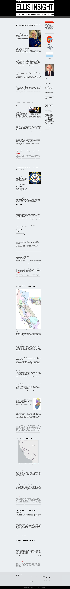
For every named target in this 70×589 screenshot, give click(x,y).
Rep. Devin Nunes (20, 428)
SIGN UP (37, 16)
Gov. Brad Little (20, 157)
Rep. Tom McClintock (31, 431)
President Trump (49, 123)
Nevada (47, 117)
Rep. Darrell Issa (36, 501)
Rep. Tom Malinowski (25, 431)
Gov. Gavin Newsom (29, 157)
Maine (51, 113)
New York (50, 119)
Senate (33, 155)
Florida (47, 107)
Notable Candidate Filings (25, 103)
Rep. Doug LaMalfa (27, 502)
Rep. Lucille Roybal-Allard (24, 430)
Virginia (48, 127)
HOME (17, 16)
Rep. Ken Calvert (18, 430)
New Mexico (46, 119)
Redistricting (26, 274)
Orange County (20, 501)
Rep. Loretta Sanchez (32, 534)
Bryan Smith (38, 155)
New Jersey (35, 426)
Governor (26, 155)
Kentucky (46, 113)
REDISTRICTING (31, 16)
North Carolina (48, 120)
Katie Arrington (26, 275)
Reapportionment (36, 498)
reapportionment (24, 501)
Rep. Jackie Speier (30, 564)
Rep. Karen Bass (33, 429)
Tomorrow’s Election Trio (48, 91)
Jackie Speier (17, 534)
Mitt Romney (47, 116)
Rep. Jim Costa (31, 428)
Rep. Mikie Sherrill (20, 431)
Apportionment (22, 498)
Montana (51, 116)
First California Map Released (26, 438)
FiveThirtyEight (32, 426)
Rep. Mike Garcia (35, 430)
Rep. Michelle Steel (30, 430)
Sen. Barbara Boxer (22, 565)
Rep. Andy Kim (35, 427)
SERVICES (41, 16)
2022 (19, 155)
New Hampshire (48, 118)
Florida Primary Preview (48, 99)
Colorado (51, 105)
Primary (30, 155)
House (28, 155)
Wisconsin (47, 128)
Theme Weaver (43, 587)
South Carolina (47, 126)
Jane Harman (17, 564)
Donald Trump (47, 106)
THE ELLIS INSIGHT (23, 16)
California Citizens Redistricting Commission (24, 426)
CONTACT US (46, 16)
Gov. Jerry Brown (38, 563)
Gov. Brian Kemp (25, 157)
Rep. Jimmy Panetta (36, 428)
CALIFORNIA (22, 425)
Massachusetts (47, 114)
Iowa (46, 112)
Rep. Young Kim (36, 431)
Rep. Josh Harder (28, 429)
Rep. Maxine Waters (21, 503)
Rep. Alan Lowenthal (25, 427)
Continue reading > (24, 561)
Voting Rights (30, 274)
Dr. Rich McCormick (29, 156)
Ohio (46, 121)
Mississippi (32, 275)
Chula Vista (21, 500)
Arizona (51, 104)
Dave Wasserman (31, 500)
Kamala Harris (21, 534)
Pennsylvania (50, 121)
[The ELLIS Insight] (35, 8)
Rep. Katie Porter (38, 429)
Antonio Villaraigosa (26, 563)
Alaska (48, 104)
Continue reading (18, 153)
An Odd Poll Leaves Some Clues (26, 510)
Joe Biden (52, 112)
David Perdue (24, 156)
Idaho (38, 157)
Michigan (30, 275)
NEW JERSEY (32, 425)
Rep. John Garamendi (36, 564)
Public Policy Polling (26, 534)
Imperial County (35, 500)
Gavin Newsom (34, 563)
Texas (52, 126)
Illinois (23, 275)
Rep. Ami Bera (32, 501)
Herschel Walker (35, 157)
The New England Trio (48, 86)
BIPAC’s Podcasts (47, 26)
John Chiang (21, 564)
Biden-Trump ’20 (24, 499)
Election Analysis (22, 155)
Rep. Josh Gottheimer (23, 429)
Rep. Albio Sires (31, 427)
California (17, 156)
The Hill (17, 535)
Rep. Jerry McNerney (26, 428)
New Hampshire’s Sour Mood (49, 92)
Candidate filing (21, 156)
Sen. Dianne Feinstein (28, 565)
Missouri (52, 115)
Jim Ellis (23, 162)
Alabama (46, 104)
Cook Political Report (25, 500)
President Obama (48, 122)
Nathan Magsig (36, 275)
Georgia (17, 157)
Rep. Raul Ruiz (37, 503)
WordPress (33, 587)
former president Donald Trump (36, 156)
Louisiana (48, 113)
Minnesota (46, 115)
